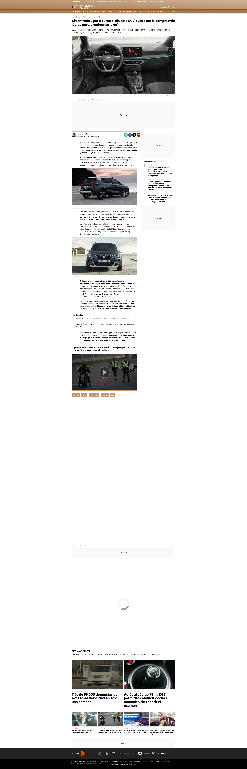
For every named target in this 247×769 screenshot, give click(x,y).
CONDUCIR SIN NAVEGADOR (156, 179)
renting (76, 395)
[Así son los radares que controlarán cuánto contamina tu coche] (84, 719)
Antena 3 (74, 545)
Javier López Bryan (83, 134)
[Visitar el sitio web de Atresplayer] (162, 753)
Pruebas (110, 11)
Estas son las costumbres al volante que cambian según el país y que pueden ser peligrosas (162, 732)
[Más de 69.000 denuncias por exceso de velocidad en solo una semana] (97, 674)
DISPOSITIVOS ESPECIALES (80, 691)
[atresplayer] (164, 7)
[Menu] (173, 11)
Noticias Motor (81, 651)
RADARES (75, 728)
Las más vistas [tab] (150, 161)
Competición (138, 11)
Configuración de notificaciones (119, 764)
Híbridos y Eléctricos (97, 11)
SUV (112, 395)
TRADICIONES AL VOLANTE (158, 728)
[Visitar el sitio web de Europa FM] (147, 753)
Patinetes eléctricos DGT (156, 1)
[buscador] (173, 7)
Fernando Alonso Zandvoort (141, 1)
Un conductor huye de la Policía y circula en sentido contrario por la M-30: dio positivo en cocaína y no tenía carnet (160, 199)
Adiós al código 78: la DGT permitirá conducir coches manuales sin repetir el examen (145, 699)
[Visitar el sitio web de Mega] (127, 753)
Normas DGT (77, 11)
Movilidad (117, 11)
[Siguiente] (174, 1)
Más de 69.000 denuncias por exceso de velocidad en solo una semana (102, 319)
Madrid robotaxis (90, 1)
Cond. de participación (147, 761)
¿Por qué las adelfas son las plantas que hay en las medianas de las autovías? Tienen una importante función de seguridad (160, 171)
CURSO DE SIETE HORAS (131, 691)
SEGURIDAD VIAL (153, 165)
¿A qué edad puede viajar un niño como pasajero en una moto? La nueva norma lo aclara (104, 349)
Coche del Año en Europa (102, 1)
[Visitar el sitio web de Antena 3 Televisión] (100, 753)
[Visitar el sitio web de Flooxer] (172, 753)
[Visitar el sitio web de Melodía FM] (153, 753)
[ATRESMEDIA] (78, 753)
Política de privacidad (123, 761)
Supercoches (127, 11)
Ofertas (104, 395)
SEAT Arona (94, 395)
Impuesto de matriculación (153, 11)
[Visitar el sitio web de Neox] (113, 753)
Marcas (85, 11)
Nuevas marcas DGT (127, 1)
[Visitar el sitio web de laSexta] (107, 753)
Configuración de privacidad (162, 761)
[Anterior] (84, 1)
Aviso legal (114, 761)
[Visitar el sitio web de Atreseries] (133, 753)
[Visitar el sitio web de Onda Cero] (140, 753)
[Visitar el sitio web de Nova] (120, 753)
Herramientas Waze (115, 1)
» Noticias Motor (82, 545)
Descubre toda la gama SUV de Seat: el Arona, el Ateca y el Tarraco (99, 100)
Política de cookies (135, 761)
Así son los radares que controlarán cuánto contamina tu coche (82, 731)
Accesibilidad (132, 764)
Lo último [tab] (163, 161)
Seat (84, 395)
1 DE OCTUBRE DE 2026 (105, 728)
